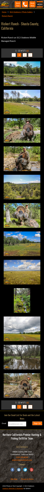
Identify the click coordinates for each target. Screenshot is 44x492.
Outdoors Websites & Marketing (12, 488)
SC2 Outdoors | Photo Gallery (21, 12)
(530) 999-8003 (22, 457)
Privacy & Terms (27, 479)
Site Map (14, 479)
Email (4, 423)
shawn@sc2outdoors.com (22, 460)
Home (4, 12)
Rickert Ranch (7, 16)
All (27, 51)
